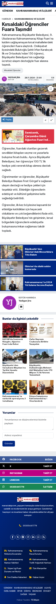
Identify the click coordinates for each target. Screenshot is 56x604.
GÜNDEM (7, 11)
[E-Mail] (21, 307)
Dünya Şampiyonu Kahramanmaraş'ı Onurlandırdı (38, 398)
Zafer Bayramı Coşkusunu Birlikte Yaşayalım (38, 341)
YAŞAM (32, 594)
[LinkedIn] (33, 537)
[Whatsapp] (38, 537)
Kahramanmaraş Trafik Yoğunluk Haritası (40, 561)
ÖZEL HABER (10, 591)
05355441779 (30, 526)
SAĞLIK (23, 594)
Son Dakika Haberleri (17, 577)
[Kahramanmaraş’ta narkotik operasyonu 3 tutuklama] (14, 387)
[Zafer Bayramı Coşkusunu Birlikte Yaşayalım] (41, 330)
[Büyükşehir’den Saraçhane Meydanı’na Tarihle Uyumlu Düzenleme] (14, 356)
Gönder (8, 443)
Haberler (6, 19)
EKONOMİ (37, 591)
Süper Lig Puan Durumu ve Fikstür (12, 570)
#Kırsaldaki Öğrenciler (12, 70)
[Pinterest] (23, 537)
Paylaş (9, 120)
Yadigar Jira (25, 301)
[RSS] (43, 537)
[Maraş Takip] (12, 4)
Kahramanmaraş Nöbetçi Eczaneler (13, 552)
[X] (17, 537)
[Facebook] (12, 537)
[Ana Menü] (51, 3)
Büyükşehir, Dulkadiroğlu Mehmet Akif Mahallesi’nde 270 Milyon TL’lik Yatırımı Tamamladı (40, 370)
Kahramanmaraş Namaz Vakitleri (13, 561)
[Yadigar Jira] (9, 302)
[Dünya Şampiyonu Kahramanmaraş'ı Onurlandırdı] (41, 387)
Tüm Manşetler (40, 568)
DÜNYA (27, 591)
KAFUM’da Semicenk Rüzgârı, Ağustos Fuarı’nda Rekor (12, 341)
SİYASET (47, 591)
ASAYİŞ (47, 588)
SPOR (19, 591)
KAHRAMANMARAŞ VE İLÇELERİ (34, 11)
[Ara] (47, 3)
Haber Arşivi (38, 577)
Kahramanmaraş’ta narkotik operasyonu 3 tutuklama (14, 398)
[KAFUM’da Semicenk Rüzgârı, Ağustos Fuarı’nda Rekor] (14, 330)
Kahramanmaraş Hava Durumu (38, 552)
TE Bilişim (35, 600)
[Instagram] (28, 537)
